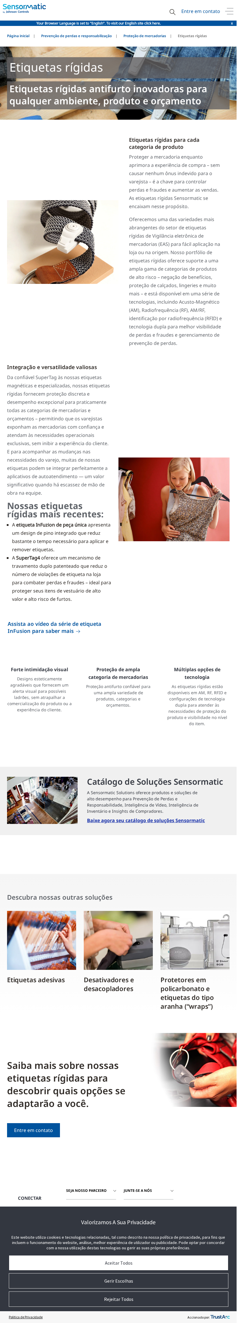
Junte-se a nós (138, 1190)
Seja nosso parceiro (86, 1190)
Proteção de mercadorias (144, 35)
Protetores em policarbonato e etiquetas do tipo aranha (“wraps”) (187, 993)
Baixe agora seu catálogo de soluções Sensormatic (146, 820)
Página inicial (18, 35)
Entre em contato (200, 11)
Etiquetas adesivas (36, 979)
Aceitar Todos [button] (119, 1263)
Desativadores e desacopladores (109, 984)
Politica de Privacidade (26, 1317)
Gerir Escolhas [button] (118, 1281)
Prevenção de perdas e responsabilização (76, 35)
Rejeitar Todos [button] (118, 1299)
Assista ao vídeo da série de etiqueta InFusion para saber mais (54, 627)
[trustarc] (220, 1317)
